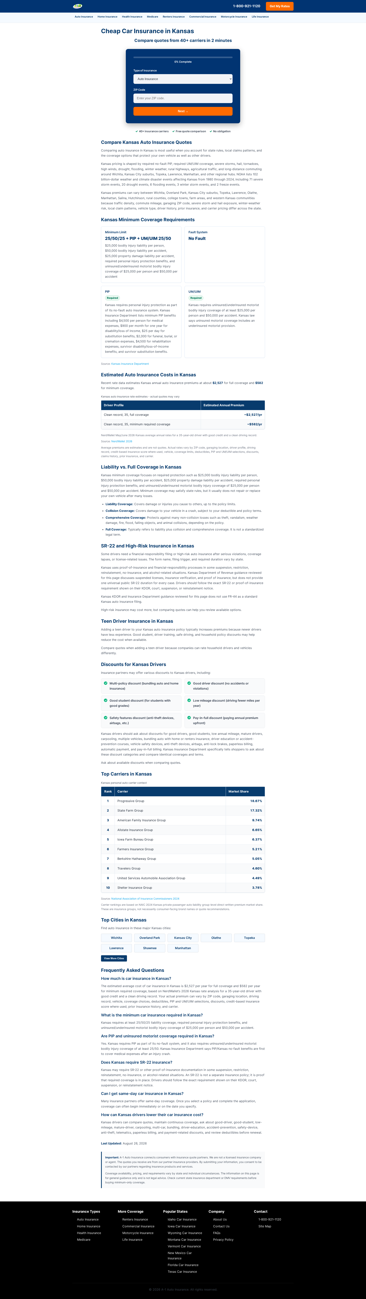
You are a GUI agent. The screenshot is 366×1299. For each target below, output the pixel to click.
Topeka (249, 938)
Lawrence (116, 948)
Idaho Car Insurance (182, 1219)
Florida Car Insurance (183, 1265)
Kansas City (183, 938)
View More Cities (114, 958)
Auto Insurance (84, 16)
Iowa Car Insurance (181, 1226)
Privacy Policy (223, 1239)
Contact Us (221, 1226)
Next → (183, 111)
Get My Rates (280, 6)
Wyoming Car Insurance (185, 1233)
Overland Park (150, 938)
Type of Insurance (145, 70)
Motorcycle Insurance (234, 16)
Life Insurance (260, 16)
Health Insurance (132, 16)
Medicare (152, 16)
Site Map (264, 1226)
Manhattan (183, 948)
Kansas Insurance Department (130, 363)
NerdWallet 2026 (121, 441)
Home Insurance (107, 16)
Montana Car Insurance (184, 1239)
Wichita (116, 938)
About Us (220, 1219)
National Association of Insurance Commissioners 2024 (145, 898)
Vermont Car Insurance (184, 1246)
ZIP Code (139, 89)
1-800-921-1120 (246, 6)
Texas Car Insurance (182, 1271)
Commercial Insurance (202, 16)
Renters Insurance (174, 16)
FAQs (216, 1233)
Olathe (216, 938)
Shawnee (150, 948)
